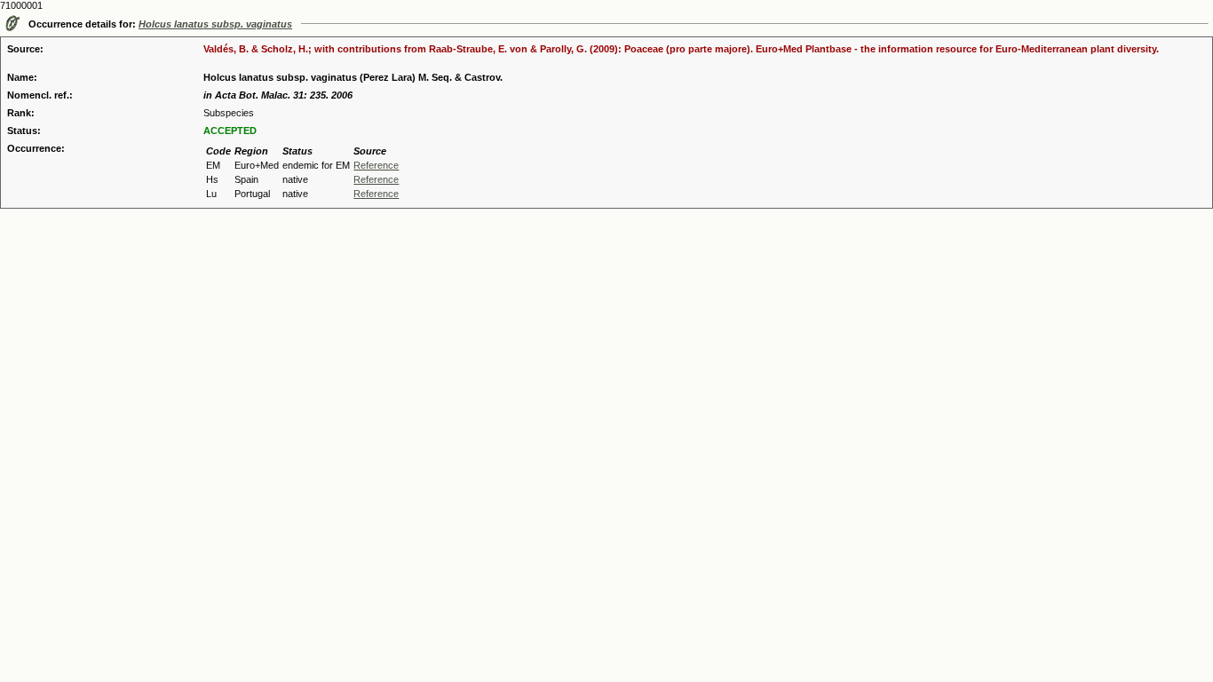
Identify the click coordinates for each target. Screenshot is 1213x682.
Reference (376, 165)
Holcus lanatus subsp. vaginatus (215, 24)
